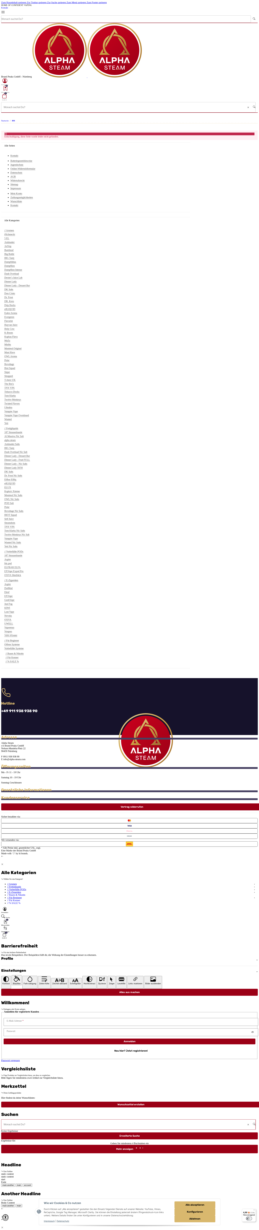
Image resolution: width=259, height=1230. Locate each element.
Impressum (49, 1221)
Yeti (6, 423)
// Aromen (12, 884)
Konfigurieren (195, 1211)
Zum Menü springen (77, 2)
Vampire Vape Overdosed (16, 415)
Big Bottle (9, 254)
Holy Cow (9, 328)
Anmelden (129, 1041)
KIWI (7, 608)
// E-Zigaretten (14, 892)
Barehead (8, 250)
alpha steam (10, 440)
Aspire (7, 559)
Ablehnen (194, 1218)
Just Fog (8, 604)
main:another (8, 1185)
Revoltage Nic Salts (13, 511)
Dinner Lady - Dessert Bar (17, 285)
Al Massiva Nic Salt (14, 436)
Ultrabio (8, 407)
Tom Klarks (10, 395)
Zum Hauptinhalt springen (14, 2)
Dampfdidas (10, 262)
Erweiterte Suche (129, 1135)
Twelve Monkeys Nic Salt (16, 534)
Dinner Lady (10, 281)
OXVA (7, 619)
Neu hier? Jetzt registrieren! (131, 1050)
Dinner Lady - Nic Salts (15, 463)
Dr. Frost (8, 297)
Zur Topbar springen (37, 2)
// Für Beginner (14, 897)
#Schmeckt (9, 234)
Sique (7, 372)
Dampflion (9, 266)
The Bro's (9, 384)
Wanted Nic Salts (12, 542)
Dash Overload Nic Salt (15, 452)
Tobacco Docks (11, 391)
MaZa (7, 340)
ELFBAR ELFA (12, 567)
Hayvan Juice (10, 325)
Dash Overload (11, 273)
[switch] (249, 1218)
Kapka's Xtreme (12, 491)
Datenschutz (63, 1221)
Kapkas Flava (11, 336)
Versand (45, 848)
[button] (4, 82)
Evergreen (9, 317)
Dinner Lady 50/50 (13, 467)
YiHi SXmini (10, 635)
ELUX (7, 487)
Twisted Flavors (12, 403)
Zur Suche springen (57, 2)
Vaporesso (9, 627)
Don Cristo (9, 293)
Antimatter (9, 242)
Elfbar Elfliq (10, 479)
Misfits (7, 344)
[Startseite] (87, 76)
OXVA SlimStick (12, 575)
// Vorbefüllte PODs (16, 889)
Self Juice (9, 519)
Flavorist (8, 321)
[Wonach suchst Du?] (254, 19)
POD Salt (9, 503)
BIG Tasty (9, 258)
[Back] (2, 856)
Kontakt (4, 8)
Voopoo (8, 631)
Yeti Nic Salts (10, 546)
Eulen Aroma (10, 313)
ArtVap (7, 246)
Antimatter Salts (12, 444)
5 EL (6, 238)
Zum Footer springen (97, 2)
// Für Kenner (12, 657)
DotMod (8, 588)
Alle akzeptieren (195, 1204)
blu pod (8, 563)
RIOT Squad (10, 515)
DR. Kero (9, 301)
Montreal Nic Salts (13, 495)
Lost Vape (9, 611)
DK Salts (8, 289)
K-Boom (8, 332)
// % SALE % (12, 661)
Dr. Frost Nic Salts (13, 475)
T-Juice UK (10, 380)
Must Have (9, 352)
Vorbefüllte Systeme (14, 648)
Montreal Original (12, 348)
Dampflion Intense (13, 269)
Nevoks (8, 615)
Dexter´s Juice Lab (13, 277)
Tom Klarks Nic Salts (14, 530)
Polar (6, 360)
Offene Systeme (12, 644)
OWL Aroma (10, 356)
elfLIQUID (9, 309)
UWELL (8, 623)
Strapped (8, 376)
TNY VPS (9, 387)
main (19, 1185)
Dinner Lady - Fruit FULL (17, 460)
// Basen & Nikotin (15, 653)
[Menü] (4, 12)
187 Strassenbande (13, 432)
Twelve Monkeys (12, 399)
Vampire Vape (11, 411)
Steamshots (9, 522)
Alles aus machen (129, 992)
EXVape (8, 596)
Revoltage (9, 364)
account (27, 1185)
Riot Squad (9, 368)
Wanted (8, 419)
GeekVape (9, 600)
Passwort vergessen (10, 1060)
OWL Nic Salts (11, 499)
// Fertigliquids (14, 886)
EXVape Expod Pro (13, 571)
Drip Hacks (9, 305)
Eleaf (6, 592)
